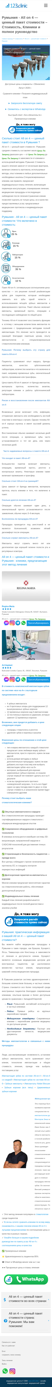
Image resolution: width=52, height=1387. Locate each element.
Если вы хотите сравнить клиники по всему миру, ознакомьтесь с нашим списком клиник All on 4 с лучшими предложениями (26, 1226)
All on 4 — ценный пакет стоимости (35, 38)
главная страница (7, 38)
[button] (46, 5)
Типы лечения (7, 1360)
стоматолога (19, 38)
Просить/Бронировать (38, 623)
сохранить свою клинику (11, 1355)
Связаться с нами (9, 1342)
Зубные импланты (13, 1084)
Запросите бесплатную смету (26, 103)
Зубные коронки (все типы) (18, 1087)
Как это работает (8, 1346)
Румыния (4, 41)
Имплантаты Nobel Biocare (37, 1084)
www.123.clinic (33, 1381)
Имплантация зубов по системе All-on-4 (21, 1076)
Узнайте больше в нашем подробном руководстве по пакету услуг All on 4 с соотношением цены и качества (20, 1242)
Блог (4, 1351)
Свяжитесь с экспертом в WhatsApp (26, 109)
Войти (4, 1364)
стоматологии (41, 1214)
